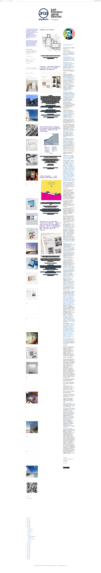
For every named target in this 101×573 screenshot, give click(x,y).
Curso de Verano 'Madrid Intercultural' (67, 140)
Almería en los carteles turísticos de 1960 (68, 164)
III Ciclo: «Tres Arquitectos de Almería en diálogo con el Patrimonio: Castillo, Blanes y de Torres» (68, 333)
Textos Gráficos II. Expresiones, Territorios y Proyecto (68, 315)
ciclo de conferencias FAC (68, 147)
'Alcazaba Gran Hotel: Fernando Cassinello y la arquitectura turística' (68, 285)
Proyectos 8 (65, 117)
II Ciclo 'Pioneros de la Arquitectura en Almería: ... (31, 537)
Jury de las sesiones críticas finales (68, 143)
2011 (28, 552)
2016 (28, 546)
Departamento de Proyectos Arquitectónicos (67, 66)
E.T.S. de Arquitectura (68, 78)
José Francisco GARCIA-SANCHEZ (68, 44)
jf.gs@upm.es (28, 53)
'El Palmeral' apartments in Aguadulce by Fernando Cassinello (68, 273)
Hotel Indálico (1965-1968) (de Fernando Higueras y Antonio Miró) (68, 299)
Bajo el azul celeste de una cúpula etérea (69, 169)
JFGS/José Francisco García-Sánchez (53, 202)
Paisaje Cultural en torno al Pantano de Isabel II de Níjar (69, 248)
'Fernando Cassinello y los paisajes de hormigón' (68, 289)
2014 (28, 548)
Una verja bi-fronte (66, 157)
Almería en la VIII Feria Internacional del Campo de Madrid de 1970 (69, 180)
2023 (28, 522)
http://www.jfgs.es (50, 58)
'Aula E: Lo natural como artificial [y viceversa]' (69, 102)
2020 (28, 526)
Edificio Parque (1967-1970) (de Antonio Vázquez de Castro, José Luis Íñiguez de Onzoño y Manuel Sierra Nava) (69, 301)
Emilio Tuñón (65, 61)
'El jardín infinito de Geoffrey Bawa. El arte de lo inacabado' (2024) (69, 241)
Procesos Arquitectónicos (67, 410)
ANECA (71, 119)
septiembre (30, 531)
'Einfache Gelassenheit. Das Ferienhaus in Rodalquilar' (68, 318)
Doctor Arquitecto (66, 62)
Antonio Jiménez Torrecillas (68, 71)
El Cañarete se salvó (68, 165)
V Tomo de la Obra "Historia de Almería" (68, 310)
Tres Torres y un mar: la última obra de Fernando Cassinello (69, 269)
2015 (28, 547)
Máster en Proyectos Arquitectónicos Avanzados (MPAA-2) (69, 57)
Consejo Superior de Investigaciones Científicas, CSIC (68, 132)
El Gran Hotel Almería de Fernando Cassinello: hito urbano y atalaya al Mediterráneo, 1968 (69, 276)
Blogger (65, 565)
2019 (28, 527)
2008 (28, 556)
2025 (28, 520)
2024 (28, 521)
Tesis (64, 64)
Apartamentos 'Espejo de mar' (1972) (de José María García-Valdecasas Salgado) (69, 304)
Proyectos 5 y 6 (71, 98)
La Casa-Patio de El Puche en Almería (68, 297)
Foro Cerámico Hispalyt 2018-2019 (68, 387)
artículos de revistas (67, 256)
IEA (69, 126)
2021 (28, 525)
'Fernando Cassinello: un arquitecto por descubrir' (69, 282)
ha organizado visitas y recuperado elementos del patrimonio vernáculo (67, 252)
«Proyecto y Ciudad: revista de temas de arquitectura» (68, 340)
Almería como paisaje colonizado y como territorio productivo (69, 176)
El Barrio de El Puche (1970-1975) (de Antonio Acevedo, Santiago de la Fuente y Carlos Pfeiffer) (69, 295)
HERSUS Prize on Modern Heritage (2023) (69, 403)
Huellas (64, 158)
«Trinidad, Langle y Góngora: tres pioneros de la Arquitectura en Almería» (69, 325)
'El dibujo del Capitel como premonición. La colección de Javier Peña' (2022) (68, 228)
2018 (28, 543)
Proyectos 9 (70, 117)
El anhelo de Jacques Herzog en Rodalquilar (68, 172)
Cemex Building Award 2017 (68, 419)
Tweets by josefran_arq (30, 73)
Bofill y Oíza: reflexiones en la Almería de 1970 (68, 178)
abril (29, 535)
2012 (28, 551)
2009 (28, 555)
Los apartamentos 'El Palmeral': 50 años (69, 167)
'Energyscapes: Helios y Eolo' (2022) (69, 238)
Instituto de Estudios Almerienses (68, 329)
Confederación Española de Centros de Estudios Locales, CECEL (69, 130)
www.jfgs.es (28, 63)
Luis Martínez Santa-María (68, 68)
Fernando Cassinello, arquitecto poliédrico (69, 267)
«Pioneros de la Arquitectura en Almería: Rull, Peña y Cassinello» (68, 328)
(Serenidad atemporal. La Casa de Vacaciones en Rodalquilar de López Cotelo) (69, 320)
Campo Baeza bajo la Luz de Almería (68, 175)
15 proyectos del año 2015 (68, 426)
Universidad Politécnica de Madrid (68, 59)
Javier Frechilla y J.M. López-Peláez (68, 83)
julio (29, 532)
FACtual (67, 183)
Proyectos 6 (70, 116)
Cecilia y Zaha (69, 156)
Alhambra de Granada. (31, 539)
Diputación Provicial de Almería (69, 330)
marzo (29, 540)
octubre (29, 530)
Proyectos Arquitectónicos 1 (68, 77)
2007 (28, 557)
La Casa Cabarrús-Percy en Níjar (68, 181)
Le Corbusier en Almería (68, 166)
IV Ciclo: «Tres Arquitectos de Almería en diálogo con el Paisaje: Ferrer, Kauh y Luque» (69, 336)
